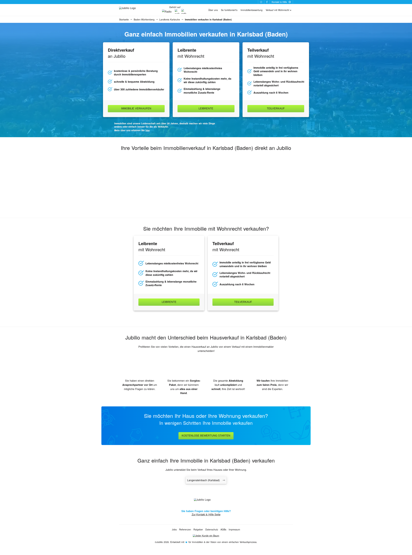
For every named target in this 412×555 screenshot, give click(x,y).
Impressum (234, 529)
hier (147, 130)
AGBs (223, 529)
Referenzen (185, 529)
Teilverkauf (276, 108)
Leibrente (206, 108)
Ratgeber (198, 529)
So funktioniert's (229, 10)
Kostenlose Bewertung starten (206, 435)
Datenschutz (211, 529)
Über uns (213, 10)
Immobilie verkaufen (136, 108)
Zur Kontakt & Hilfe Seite (206, 514)
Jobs (174, 529)
